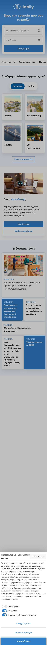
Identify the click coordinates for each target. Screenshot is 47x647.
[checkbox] (10, 606)
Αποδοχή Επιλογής (23, 632)
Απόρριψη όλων (23, 623)
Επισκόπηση (39, 556)
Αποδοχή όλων (23, 641)
